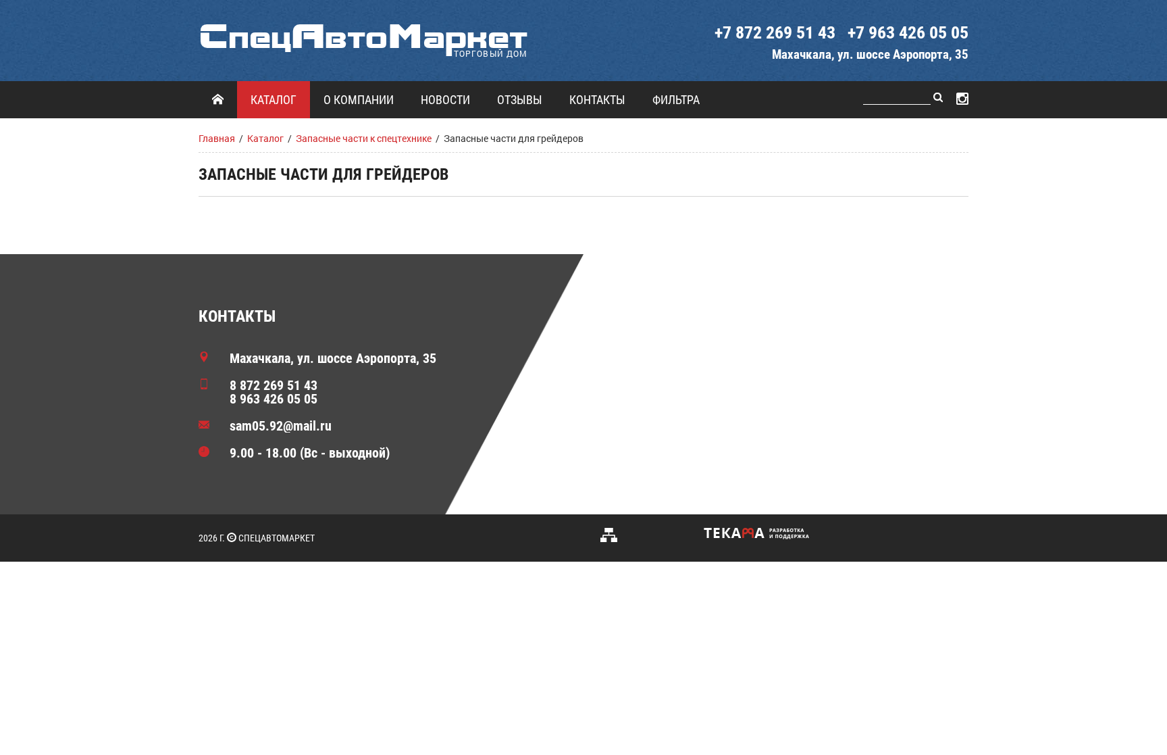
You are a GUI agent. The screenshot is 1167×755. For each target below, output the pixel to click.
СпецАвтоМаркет (363, 37)
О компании (358, 100)
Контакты (597, 100)
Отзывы (519, 100)
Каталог (273, 100)
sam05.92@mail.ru (281, 426)
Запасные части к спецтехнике (364, 138)
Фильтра (676, 100)
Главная (217, 138)
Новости (445, 100)
